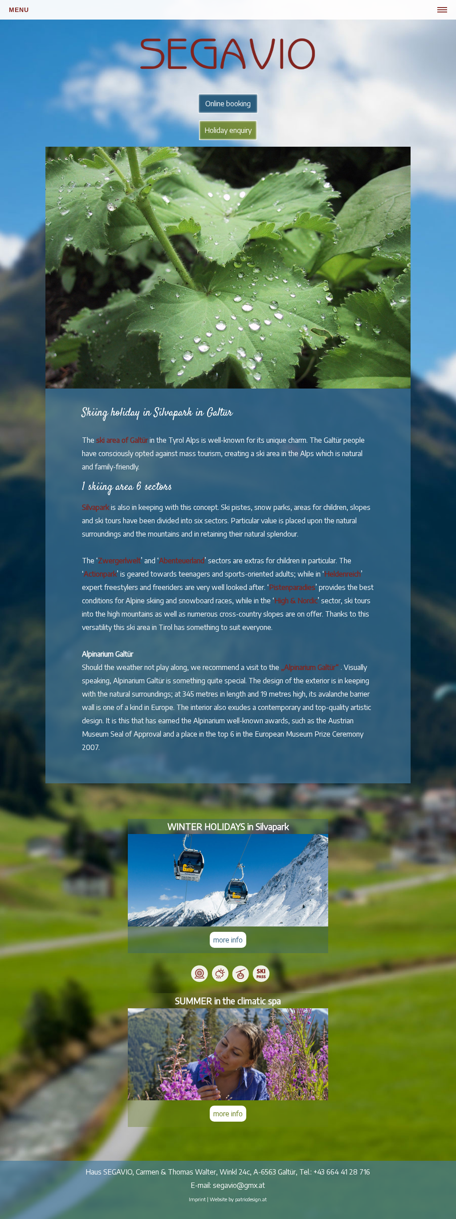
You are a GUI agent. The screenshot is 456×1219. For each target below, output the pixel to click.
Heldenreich (342, 573)
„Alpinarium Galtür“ (310, 667)
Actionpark (100, 573)
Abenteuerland (181, 560)
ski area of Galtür (122, 440)
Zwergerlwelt (119, 560)
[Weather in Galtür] (220, 979)
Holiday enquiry (228, 130)
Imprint (197, 1199)
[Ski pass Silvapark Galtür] (261, 979)
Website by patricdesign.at (238, 1199)
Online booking (228, 103)
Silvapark (95, 507)
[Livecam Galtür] (199, 979)
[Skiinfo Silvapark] (240, 979)
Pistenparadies (292, 587)
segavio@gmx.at (239, 1185)
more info (228, 939)
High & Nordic (296, 600)
